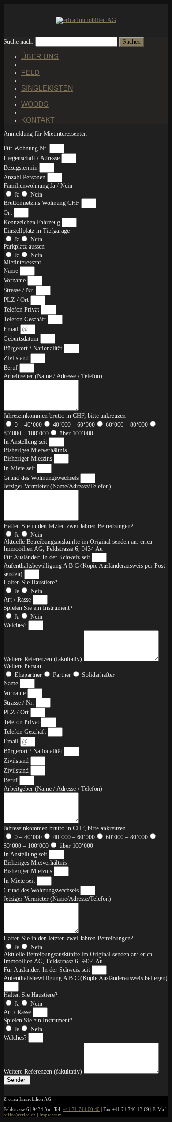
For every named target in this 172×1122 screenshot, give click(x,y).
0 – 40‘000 (28, 424)
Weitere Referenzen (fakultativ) (44, 659)
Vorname (15, 280)
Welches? (16, 625)
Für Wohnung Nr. (26, 148)
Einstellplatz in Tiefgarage (37, 230)
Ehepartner (28, 675)
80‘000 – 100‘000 (26, 433)
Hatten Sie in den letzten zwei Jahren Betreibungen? (68, 526)
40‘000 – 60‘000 (74, 424)
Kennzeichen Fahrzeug (33, 222)
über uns (40, 56)
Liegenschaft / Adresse (32, 158)
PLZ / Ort (17, 300)
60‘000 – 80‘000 (127, 424)
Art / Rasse (18, 599)
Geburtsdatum (22, 338)
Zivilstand (17, 358)
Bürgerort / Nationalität (34, 348)
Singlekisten (47, 88)
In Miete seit (20, 468)
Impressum (50, 1114)
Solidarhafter (98, 675)
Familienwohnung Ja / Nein (38, 185)
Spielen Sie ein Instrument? (38, 608)
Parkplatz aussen (24, 246)
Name (12, 270)
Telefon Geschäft (26, 319)
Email (12, 329)
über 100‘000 (76, 433)
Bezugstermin (21, 167)
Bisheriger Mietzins (29, 458)
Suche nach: (19, 41)
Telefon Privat (22, 309)
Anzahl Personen (25, 177)
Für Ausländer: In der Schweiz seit (48, 557)
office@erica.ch (20, 1114)
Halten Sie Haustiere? (30, 582)
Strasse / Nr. (20, 290)
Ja (17, 194)
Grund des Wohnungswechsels (42, 478)
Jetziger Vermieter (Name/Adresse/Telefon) (57, 486)
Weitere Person (22, 666)
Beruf (11, 367)
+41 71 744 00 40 (81, 1109)
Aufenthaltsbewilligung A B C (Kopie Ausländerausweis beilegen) (86, 978)
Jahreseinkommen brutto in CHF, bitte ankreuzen (65, 415)
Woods (35, 104)
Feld (30, 72)
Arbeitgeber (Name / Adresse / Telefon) (53, 376)
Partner (62, 675)
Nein (36, 194)
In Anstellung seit (26, 441)
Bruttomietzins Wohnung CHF (42, 203)
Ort (9, 212)
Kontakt (38, 120)
